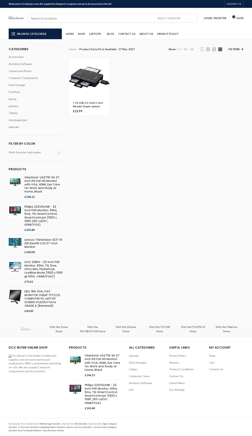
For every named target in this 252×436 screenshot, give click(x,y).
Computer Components (23, 78)
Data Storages (138, 362)
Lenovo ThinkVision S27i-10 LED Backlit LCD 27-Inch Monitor (43, 243)
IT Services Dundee (28, 427)
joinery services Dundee (79, 427)
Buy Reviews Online (53, 430)
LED (131, 389)
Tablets (13, 113)
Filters (234, 49)
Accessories (16, 56)
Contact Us (176, 376)
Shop (212, 355)
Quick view (106, 72)
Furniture (14, 91)
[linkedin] (215, 3)
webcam (14, 127)
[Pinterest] (211, 3)
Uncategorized (18, 120)
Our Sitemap (177, 389)
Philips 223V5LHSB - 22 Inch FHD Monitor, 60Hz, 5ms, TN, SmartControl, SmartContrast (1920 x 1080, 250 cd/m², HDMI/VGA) (40, 215)
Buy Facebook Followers (30, 430)
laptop (13, 99)
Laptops (134, 355)
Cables (133, 369)
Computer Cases (139, 376)
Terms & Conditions (181, 369)
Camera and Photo (20, 71)
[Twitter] (206, 3)
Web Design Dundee (50, 423)
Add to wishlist (106, 90)
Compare (106, 81)
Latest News (177, 383)
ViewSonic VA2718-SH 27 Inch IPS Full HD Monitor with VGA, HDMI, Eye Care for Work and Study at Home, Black (42, 184)
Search (191, 18)
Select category (169, 18)
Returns (174, 362)
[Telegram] (220, 3)
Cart (212, 362)
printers (14, 106)
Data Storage (17, 85)
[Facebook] (202, 3)
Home (72, 49)
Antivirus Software (20, 64)
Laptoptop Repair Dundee (52, 427)
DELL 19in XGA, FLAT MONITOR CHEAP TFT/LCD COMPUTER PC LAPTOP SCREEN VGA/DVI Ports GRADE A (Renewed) (42, 298)
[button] (106, 63)
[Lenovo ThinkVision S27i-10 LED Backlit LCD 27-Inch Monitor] (15, 246)
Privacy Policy (177, 355)
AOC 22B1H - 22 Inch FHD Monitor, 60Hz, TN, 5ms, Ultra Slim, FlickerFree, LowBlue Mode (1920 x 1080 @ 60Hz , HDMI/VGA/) (43, 269)
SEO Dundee (80, 423)
